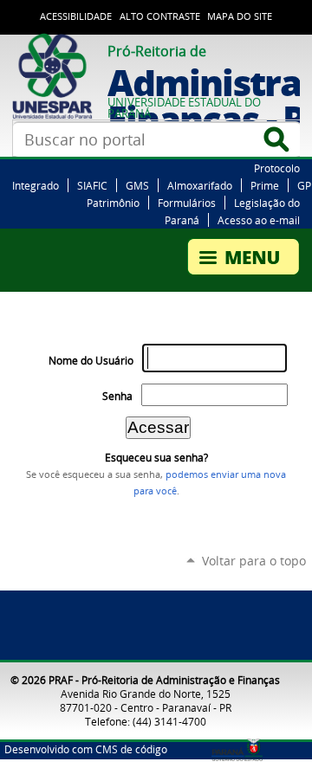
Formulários (187, 203)
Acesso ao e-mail (259, 220)
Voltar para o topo (254, 560)
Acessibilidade (76, 16)
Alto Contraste (160, 16)
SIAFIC (92, 185)
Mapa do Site (239, 16)
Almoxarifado (199, 185)
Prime (264, 185)
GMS (137, 185)
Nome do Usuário (91, 360)
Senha (117, 396)
